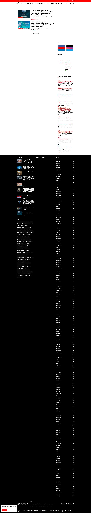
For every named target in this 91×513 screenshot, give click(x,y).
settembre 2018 (65, 335)
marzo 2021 (65, 279)
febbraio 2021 (65, 281)
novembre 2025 (65, 174)
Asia (18, 232)
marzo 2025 (65, 189)
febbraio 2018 (65, 348)
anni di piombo (25, 252)
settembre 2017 (65, 357)
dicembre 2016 (65, 374)
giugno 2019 (65, 318)
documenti (26, 268)
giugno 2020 (65, 296)
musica (52, 3)
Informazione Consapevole (62, 107)
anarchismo (19, 252)
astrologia (27, 257)
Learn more (8, 507)
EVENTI (65, 3)
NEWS (21, 3)
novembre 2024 (65, 197)
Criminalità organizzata (21, 239)
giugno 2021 (65, 273)
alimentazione (19, 246)
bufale (27, 261)
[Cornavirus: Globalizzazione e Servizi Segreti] (65, 70)
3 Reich (18, 225)
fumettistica (19, 273)
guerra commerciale (28, 275)
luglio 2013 (65, 451)
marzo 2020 (65, 301)
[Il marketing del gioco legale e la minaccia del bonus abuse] (19, 208)
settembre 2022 (65, 245)
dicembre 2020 (65, 284)
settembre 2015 (65, 402)
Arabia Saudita (31, 230)
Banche (27, 232)
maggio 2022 (65, 253)
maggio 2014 (65, 432)
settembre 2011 (65, 492)
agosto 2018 (65, 337)
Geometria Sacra (29, 241)
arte (25, 255)
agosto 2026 (65, 159)
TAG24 (59, 130)
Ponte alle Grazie (68, 68)
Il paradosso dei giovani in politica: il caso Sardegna (29, 172)
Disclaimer (23, 0)
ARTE (48, 3)
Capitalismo (29, 234)
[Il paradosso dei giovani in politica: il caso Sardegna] (19, 173)
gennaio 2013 (65, 462)
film (27, 271)
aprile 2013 (65, 456)
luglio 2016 (65, 383)
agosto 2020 (65, 292)
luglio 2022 (65, 249)
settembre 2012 (65, 469)
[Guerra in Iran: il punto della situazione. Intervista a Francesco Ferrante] (19, 184)
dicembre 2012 (65, 464)
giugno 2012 (65, 475)
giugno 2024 (65, 206)
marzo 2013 (65, 458)
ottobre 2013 (65, 445)
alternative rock (26, 248)
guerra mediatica (20, 277)
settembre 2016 (65, 380)
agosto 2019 (65, 314)
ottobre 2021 (65, 266)
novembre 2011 (65, 488)
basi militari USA (23, 259)
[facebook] (61, 46)
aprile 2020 (65, 299)
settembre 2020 (65, 290)
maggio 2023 (65, 230)
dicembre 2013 (65, 441)
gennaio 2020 (65, 305)
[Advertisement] (65, 23)
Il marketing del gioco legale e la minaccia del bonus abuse (28, 208)
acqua (22, 243)
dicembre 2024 (65, 195)
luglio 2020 (65, 294)
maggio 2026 (65, 163)
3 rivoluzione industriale (21, 227)
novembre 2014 (65, 421)
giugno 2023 (65, 228)
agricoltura (19, 245)
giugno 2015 (65, 408)
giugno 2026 (65, 161)
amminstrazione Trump (21, 250)
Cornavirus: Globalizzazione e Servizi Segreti (68, 63)
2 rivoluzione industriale (29, 223)
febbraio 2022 (65, 258)
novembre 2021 (65, 264)
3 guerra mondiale (24, 225)
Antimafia (25, 230)
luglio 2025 (65, 182)
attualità (31, 257)
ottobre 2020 (65, 288)
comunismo (19, 264)
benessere (28, 259)
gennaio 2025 (65, 193)
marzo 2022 (65, 256)
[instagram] (69, 48)
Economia (32, 3)
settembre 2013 (65, 447)
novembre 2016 (65, 376)
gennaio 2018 (65, 350)
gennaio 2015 (65, 417)
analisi (27, 250)
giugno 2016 (65, 385)
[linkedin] (72, 1)
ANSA (59, 87)
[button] (71, 3)
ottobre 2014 (65, 423)
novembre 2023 (65, 219)
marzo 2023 (65, 234)
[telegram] (69, 50)
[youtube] (69, 1)
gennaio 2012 (65, 484)
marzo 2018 (65, 346)
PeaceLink (59, 116)
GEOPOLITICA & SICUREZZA (40, 3)
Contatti (27, 0)
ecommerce (28, 270)
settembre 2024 (65, 200)
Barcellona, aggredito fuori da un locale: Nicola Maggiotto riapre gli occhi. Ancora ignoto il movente (65, 132)
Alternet (59, 100)
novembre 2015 (65, 398)
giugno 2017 (65, 363)
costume (26, 266)
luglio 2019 (65, 316)
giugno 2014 (65, 430)
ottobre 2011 (65, 490)
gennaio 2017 (65, 372)
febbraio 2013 (65, 460)
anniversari (31, 252)
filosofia (31, 271)
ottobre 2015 (65, 400)
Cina (18, 236)
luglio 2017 (65, 361)
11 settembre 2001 (20, 223)
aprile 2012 (65, 479)
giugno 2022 (65, 251)
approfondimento (20, 255)
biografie (18, 261)
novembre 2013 (65, 443)
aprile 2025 (65, 187)
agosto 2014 (65, 426)
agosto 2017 (65, 359)
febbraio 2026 (65, 169)
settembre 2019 (65, 312)
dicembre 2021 (65, 262)
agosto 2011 (65, 494)
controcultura (25, 264)
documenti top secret (20, 270)
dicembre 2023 (65, 217)
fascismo (23, 271)
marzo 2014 (65, 436)
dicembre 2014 (65, 419)
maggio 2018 (65, 342)
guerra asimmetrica (20, 275)
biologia (23, 261)
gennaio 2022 (65, 260)
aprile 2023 (65, 232)
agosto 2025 (65, 180)
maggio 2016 (65, 387)
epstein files (26, 3)
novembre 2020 (65, 286)
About (20, 0)
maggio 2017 (65, 365)
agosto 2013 (65, 449)
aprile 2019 (65, 322)
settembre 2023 (65, 223)
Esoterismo (19, 241)
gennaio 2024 (65, 215)
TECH (56, 3)
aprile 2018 (65, 344)
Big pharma (19, 234)
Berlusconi (31, 232)
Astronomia (22, 232)
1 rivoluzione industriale (28, 221)
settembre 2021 (65, 268)
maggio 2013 (65, 454)
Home (17, 0)
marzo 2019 (65, 324)
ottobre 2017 (65, 355)
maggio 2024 (65, 208)
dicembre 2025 (65, 172)
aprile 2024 (65, 210)
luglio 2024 (65, 204)
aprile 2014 (65, 434)
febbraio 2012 (65, 482)
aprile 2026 (65, 165)
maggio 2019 (65, 320)
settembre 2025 (65, 178)
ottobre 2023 (65, 221)
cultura (18, 268)
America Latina (19, 230)
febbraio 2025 (65, 191)
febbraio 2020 (65, 303)
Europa (24, 241)
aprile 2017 (65, 367)
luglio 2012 (65, 473)
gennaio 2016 (65, 395)
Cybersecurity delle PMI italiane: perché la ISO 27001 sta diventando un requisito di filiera (28, 167)
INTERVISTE (60, 3)
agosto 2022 (65, 247)
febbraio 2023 (65, 236)
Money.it (59, 137)
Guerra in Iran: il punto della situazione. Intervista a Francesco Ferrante (28, 184)
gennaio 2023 (65, 238)
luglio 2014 (65, 428)
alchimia (23, 245)
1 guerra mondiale (20, 221)
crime (30, 266)
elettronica (19, 271)
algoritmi (28, 245)
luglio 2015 (65, 406)
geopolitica (28, 273)
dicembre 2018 (65, 329)
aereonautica (27, 243)
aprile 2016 (65, 389)
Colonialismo (26, 236)
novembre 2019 (65, 309)
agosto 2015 (65, 404)
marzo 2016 (65, 391)
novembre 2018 (65, 331)
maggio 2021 (65, 275)
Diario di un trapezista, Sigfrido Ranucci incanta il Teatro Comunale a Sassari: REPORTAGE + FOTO (28, 196)
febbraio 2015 (65, 415)
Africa (30, 227)
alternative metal (20, 248)
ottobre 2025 (65, 176)
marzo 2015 (65, 413)
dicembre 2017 (65, 352)
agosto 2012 (65, 471)
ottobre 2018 (65, 333)
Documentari (28, 239)
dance (22, 268)
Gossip (18, 243)
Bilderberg (24, 234)
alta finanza (25, 246)
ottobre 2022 (65, 243)
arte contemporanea (20, 257)
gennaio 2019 (65, 327)
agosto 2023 (65, 225)
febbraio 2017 (65, 370)
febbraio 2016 (65, 393)
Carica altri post (35, 33)
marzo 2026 (65, 167)
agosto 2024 (65, 202)
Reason (59, 93)
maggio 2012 (65, 477)
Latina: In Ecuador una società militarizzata (65, 117)
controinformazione (20, 266)
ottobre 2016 (65, 378)
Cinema (21, 236)
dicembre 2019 (65, 307)
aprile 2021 (65, 277)
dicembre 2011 (65, 486)
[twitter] (67, 1)
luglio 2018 (65, 339)
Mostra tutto (60, 152)
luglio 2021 (65, 271)
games (24, 273)
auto (18, 259)
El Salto (59, 80)
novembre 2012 (65, 466)
